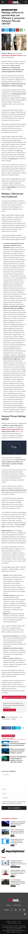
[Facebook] (11, 909)
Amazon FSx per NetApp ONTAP (11, 429)
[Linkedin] (15, 909)
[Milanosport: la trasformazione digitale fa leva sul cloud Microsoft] (5, 743)
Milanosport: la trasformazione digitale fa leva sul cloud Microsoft (18, 743)
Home (3, 7)
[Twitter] (24, 914)
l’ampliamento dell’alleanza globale (12, 55)
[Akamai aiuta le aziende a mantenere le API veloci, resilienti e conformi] (5, 751)
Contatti (8, 905)
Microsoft (4, 745)
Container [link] (20, 308)
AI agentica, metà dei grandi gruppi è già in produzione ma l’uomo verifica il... (18, 823)
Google (12, 876)
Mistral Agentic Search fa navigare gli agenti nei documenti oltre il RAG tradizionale (17, 842)
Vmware (15, 9)
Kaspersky (4, 760)
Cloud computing (6, 719)
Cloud (7, 7)
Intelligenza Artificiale (15, 866)
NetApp (11, 9)
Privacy (19, 921)
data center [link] (20, 150)
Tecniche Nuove (17, 905)
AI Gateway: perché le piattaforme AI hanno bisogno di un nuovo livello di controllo (18, 863)
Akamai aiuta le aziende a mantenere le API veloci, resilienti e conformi (17, 751)
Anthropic (13, 886)
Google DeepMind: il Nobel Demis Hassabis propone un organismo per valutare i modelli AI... (18, 873)
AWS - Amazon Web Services (12, 717)
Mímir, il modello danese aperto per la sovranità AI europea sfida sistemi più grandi (17, 832)
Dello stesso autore (8, 738)
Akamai (3, 753)
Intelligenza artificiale (9, 818)
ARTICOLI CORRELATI (8, 735)
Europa (12, 835)
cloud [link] (22, 100)
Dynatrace (13, 826)
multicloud (13, 719)
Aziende (7, 9)
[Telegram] (24, 909)
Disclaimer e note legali (11, 921)
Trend (4, 857)
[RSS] (19, 909)
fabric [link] (14, 324)
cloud (21, 717)
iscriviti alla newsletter (9, 710)
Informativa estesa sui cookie (14, 923)
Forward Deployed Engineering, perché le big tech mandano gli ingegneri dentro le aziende (18, 882)
